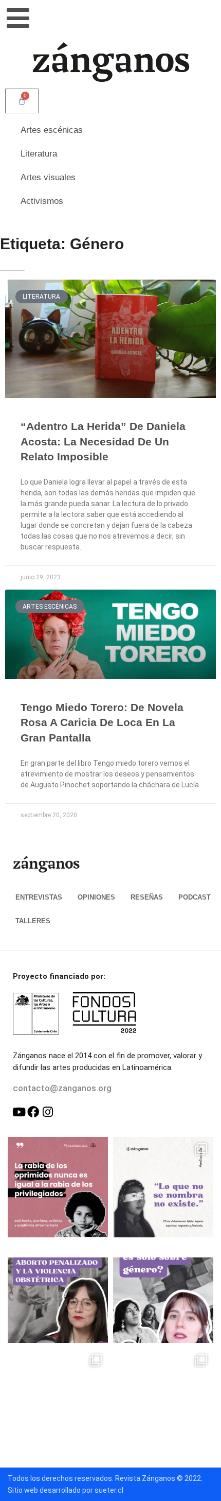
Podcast (194, 897)
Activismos (42, 201)
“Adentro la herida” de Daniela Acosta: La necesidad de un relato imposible (103, 441)
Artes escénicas (52, 130)
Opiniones (96, 897)
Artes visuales (48, 177)
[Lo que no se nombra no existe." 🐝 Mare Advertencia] (163, 1187)
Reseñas (147, 897)
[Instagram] (47, 1112)
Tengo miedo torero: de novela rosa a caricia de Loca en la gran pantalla (102, 722)
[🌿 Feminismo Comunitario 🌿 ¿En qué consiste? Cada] (163, 1293)
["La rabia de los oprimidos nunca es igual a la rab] (58, 1187)
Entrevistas (38, 897)
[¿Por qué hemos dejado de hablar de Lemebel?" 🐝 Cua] (58, 1398)
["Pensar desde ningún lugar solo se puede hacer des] (163, 1398)
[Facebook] (33, 1112)
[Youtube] (19, 1112)
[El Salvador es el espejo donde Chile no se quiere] (58, 1293)
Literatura (39, 154)
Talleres (32, 921)
